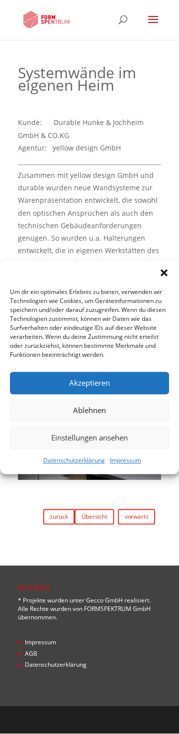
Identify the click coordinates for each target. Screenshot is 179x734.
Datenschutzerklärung (74, 460)
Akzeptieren (89, 383)
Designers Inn (105, 719)
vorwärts (137, 516)
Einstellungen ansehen (89, 437)
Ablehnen (89, 410)
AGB (31, 653)
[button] (164, 273)
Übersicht (94, 516)
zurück (59, 516)
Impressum (125, 460)
